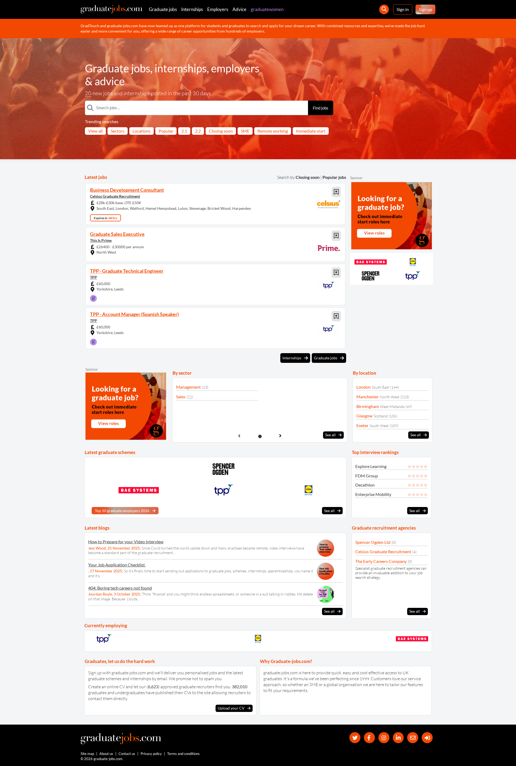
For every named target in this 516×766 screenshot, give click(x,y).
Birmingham (367, 406)
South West (379, 425)
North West (389, 397)
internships (181, 68)
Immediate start (310, 130)
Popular (166, 130)
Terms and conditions (183, 753)
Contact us (127, 753)
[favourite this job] (336, 192)
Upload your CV (231, 708)
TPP (93, 277)
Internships (192, 9)
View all (95, 130)
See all (330, 434)
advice (110, 81)
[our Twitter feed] (354, 737)
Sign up (425, 9)
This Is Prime (101, 240)
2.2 (198, 130)
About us (106, 753)
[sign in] (427, 737)
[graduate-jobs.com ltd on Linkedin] (398, 737)
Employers (217, 9)
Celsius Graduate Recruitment (115, 196)
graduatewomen (267, 9)
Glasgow (364, 415)
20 (88, 93)
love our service (406, 678)
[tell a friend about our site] (412, 737)
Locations (141, 130)
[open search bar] (384, 9)
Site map (87, 753)
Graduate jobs (163, 9)
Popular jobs (334, 177)
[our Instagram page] (383, 737)
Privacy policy (151, 753)
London (363, 386)
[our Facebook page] (369, 737)
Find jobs (320, 107)
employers (235, 68)
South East (380, 387)
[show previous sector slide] (239, 436)
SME (245, 130)
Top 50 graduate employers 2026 (122, 510)
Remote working (272, 130)
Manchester (367, 396)
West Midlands (392, 406)
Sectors (117, 130)
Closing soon (221, 130)
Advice (239, 9)
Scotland (381, 416)
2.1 (184, 130)
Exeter (362, 425)
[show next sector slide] (280, 436)
